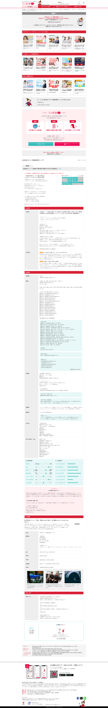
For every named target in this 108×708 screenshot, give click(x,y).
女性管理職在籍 (62, 652)
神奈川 (31, 691)
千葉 (37, 691)
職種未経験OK (56, 652)
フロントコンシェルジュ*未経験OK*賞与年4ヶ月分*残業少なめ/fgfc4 (80, 45)
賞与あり (45, 653)
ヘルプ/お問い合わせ (56, 698)
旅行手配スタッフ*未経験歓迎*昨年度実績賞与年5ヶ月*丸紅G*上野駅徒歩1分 (67, 68)
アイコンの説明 (80, 175)
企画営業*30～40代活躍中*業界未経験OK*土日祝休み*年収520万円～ (41, 90)
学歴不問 (67, 652)
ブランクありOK (51, 652)
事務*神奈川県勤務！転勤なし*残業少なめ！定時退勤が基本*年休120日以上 (54, 90)
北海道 (61, 648)
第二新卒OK (34, 652)
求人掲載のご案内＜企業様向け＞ (42, 698)
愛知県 (49, 648)
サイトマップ (35, 698)
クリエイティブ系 (74, 646)
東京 (28, 691)
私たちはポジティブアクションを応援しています (52, 704)
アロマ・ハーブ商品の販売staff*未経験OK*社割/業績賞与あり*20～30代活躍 (67, 90)
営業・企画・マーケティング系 (45, 646)
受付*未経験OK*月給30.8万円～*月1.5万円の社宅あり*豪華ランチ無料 (41, 45)
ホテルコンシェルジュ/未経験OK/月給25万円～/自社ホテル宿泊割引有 (54, 45)
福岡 (47, 691)
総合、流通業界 (52, 651)
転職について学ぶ (78, 6)
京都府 (58, 648)
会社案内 (47, 699)
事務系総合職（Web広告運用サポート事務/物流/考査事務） (28, 90)
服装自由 (75, 652)
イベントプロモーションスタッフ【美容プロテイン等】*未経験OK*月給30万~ (28, 68)
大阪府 (36, 648)
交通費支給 (39, 653)
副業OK (35, 692)
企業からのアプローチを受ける (62, 6)
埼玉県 (43, 648)
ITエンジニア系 (60, 646)
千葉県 (46, 648)
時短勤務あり (80, 652)
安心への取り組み (30, 698)
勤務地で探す (24, 691)
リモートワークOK (30, 692)
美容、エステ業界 (47, 651)
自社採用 (53, 699)
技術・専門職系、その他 (36, 647)
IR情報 (50, 699)
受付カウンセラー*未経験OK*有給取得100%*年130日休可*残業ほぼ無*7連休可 (28, 45)
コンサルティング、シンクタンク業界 (62, 651)
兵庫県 (55, 648)
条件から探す (24, 692)
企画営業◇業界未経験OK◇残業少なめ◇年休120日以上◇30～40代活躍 (80, 90)
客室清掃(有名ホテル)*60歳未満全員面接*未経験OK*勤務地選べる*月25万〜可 (79, 68)
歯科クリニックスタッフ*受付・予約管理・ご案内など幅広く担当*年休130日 (67, 45)
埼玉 (35, 691)
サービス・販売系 (54, 646)
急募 (42, 653)
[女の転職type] (24, 699)
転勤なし (38, 652)
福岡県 (52, 648)
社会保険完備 (34, 653)
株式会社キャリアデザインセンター (32, 699)
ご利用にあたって (24, 698)
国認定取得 (57, 692)
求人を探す (30, 6)
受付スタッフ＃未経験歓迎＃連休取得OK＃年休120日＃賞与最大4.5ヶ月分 (41, 68)
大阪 (39, 691)
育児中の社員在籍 (51, 653)
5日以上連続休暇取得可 (58, 653)
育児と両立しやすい (44, 652)
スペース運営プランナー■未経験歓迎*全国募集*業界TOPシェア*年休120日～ (54, 68)
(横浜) (33, 691)
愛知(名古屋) (43, 691)
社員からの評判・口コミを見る (44, 104)
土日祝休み (71, 652)
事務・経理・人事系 (35, 646)
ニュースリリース (50, 698)
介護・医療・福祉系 (66, 646)
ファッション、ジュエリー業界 (37, 651)
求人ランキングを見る (46, 6)
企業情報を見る (41, 102)
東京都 (33, 648)
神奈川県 (39, 648)
